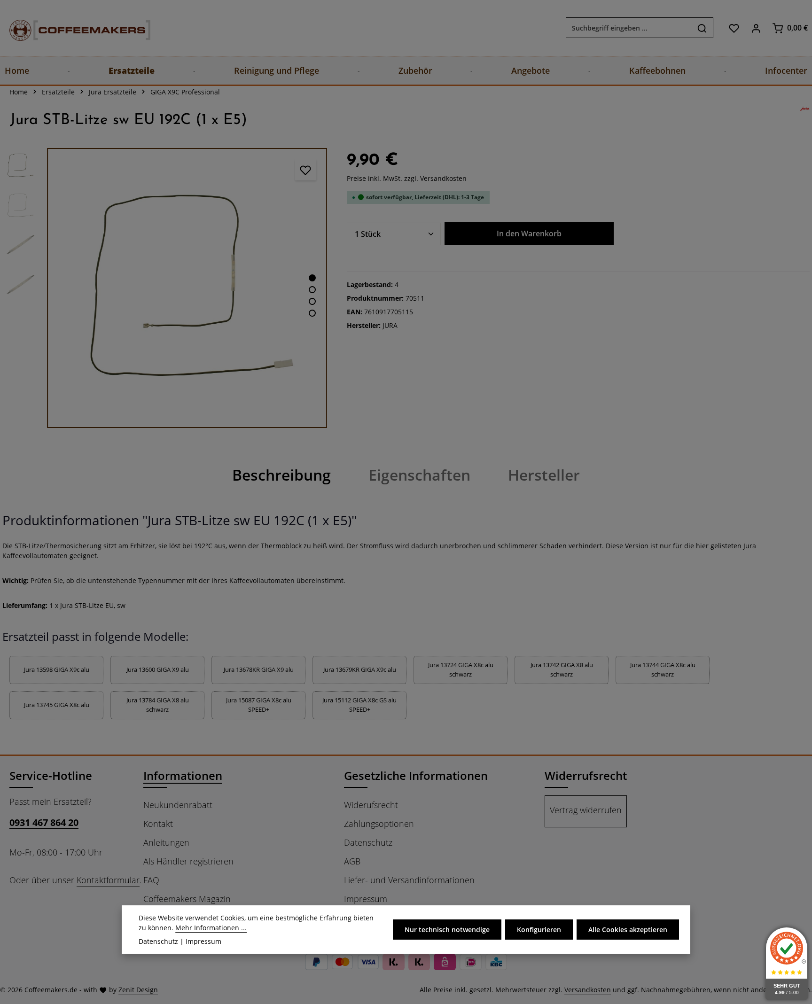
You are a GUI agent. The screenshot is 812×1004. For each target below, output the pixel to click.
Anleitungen (166, 842)
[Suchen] (702, 28)
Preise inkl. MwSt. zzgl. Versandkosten (407, 178)
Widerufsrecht (371, 804)
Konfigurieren (539, 929)
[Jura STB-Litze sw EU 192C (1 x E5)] (187, 288)
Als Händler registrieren (188, 861)
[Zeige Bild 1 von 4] (312, 277)
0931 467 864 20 (43, 822)
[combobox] (629, 28)
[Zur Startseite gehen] (70, 28)
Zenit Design (138, 989)
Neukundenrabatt (177, 804)
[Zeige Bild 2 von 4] (312, 289)
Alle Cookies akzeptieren (627, 929)
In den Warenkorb (529, 233)
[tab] (281, 475)
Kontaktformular (108, 880)
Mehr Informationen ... (211, 927)
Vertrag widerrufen (586, 810)
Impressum (365, 898)
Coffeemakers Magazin (187, 898)
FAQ (151, 880)
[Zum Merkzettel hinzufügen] (305, 169)
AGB (352, 861)
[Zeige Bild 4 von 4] (312, 313)
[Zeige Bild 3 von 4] (312, 301)
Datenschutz (368, 842)
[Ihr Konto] (756, 28)
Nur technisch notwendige (447, 929)
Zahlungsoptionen (379, 823)
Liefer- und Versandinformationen (409, 880)
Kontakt (158, 823)
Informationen (182, 775)
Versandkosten (587, 989)
